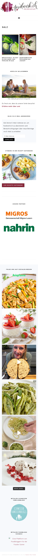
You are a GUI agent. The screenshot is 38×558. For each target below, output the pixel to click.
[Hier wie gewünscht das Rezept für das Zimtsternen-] (19, 468)
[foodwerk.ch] (19, 13)
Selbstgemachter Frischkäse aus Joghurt (25, 59)
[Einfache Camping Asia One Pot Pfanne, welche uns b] (19, 291)
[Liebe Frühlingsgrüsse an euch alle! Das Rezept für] (19, 397)
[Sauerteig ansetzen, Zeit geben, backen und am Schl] (19, 362)
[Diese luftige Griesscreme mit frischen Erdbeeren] (19, 326)
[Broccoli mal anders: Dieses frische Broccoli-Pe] (19, 433)
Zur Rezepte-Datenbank (13, 185)
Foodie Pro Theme (30, 554)
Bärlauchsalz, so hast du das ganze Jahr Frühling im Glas (10, 59)
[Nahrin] (19, 227)
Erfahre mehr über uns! (11, 106)
